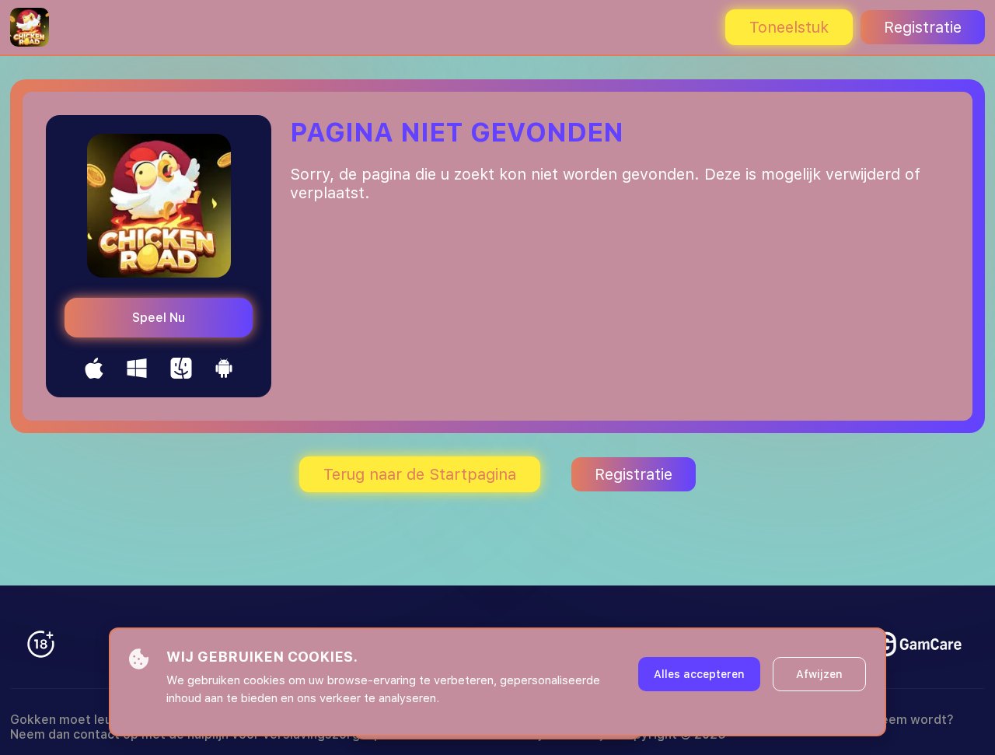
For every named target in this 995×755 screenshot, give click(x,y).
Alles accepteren (699, 674)
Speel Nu (158, 317)
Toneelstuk (789, 27)
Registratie (923, 27)
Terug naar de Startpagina (419, 474)
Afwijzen (819, 674)
